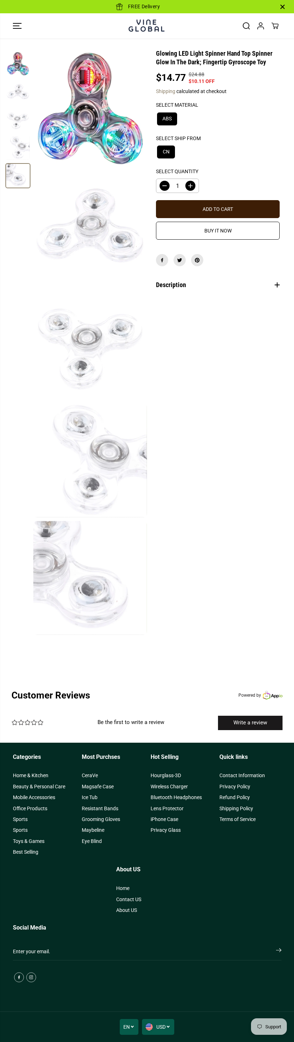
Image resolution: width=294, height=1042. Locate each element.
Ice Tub (90, 797)
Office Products (30, 808)
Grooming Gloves (101, 819)
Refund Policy (234, 797)
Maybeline (93, 830)
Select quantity (177, 171)
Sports (20, 819)
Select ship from (178, 138)
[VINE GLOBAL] (147, 26)
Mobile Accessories (34, 797)
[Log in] (260, 25)
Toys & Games (28, 841)
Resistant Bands (100, 808)
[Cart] (275, 25)
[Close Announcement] (282, 7)
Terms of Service (237, 819)
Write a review (250, 722)
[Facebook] (162, 260)
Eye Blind (92, 841)
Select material (177, 105)
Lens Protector (167, 808)
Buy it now (218, 231)
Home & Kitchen (30, 775)
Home (122, 888)
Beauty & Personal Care (39, 786)
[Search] (246, 25)
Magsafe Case (98, 786)
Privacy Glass (166, 830)
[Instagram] (31, 977)
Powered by (249, 695)
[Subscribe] (278, 951)
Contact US (128, 899)
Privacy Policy (234, 786)
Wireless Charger (169, 786)
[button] (17, 25)
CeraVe (90, 775)
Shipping (165, 91)
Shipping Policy (236, 808)
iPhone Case (164, 819)
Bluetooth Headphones (176, 797)
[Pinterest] (197, 260)
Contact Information (242, 775)
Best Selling (25, 852)
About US (126, 910)
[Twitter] (180, 260)
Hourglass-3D (166, 775)
